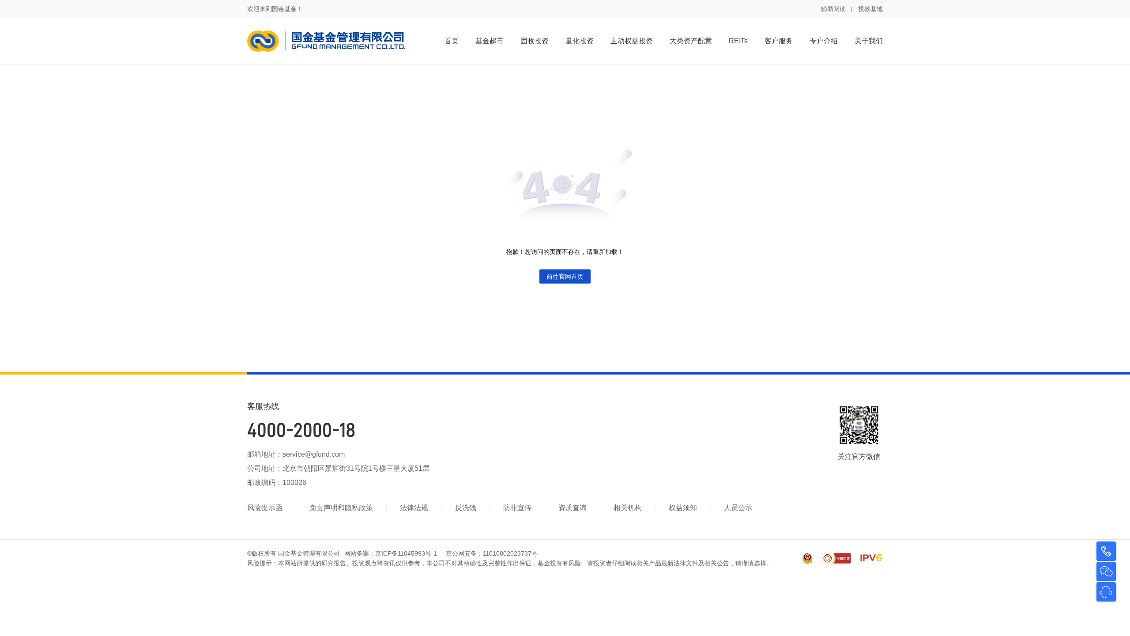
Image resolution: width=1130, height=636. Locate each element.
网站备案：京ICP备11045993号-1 (390, 553)
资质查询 (572, 507)
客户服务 (779, 41)
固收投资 (534, 41)
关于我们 (869, 41)
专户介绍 (824, 41)
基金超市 (489, 41)
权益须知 (683, 507)
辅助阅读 (833, 8)
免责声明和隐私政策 (341, 507)
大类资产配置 (691, 41)
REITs (738, 41)
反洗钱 (465, 507)
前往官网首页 (565, 276)
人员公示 (738, 507)
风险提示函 (264, 507)
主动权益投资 (631, 41)
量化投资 (579, 41)
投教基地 (870, 8)
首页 (451, 41)
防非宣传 (517, 507)
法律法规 (414, 507)
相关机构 (628, 507)
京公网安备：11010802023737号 (492, 553)
